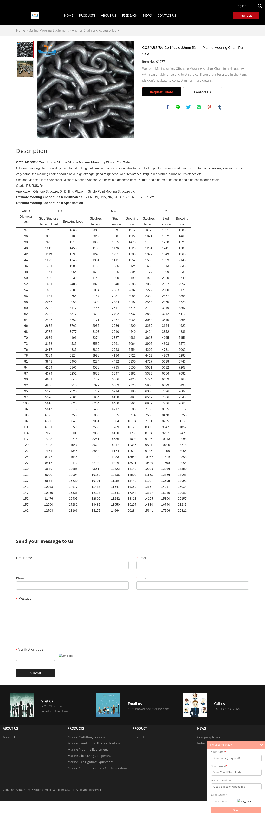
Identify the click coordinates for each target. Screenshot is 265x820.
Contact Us (167, 15)
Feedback (129, 15)
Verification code (29, 649)
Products (87, 15)
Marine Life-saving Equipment (89, 756)
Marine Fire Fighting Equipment (90, 762)
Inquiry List (246, 15)
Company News (208, 737)
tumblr (220, 107)
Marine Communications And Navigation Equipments (97, 768)
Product (138, 737)
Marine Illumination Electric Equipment (96, 743)
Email (141, 558)
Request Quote (161, 92)
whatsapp (199, 107)
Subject (143, 578)
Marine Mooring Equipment (48, 30)
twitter (188, 107)
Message (23, 598)
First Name (24, 558)
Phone (21, 578)
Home (68, 15)
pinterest (209, 107)
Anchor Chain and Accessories (94, 30)
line (178, 107)
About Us (108, 15)
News (147, 15)
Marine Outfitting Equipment (89, 737)
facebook (167, 107)
